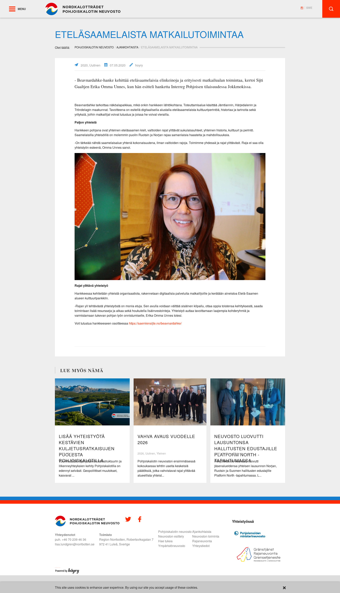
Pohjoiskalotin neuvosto (175, 531)
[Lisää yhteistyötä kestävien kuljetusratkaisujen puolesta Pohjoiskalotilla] (92, 401)
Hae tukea (165, 541)
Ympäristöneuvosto (171, 545)
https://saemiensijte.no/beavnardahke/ (155, 323)
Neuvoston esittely (171, 536)
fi (302, 8)
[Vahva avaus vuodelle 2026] (170, 401)
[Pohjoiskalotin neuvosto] (82, 8)
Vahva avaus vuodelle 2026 (166, 439)
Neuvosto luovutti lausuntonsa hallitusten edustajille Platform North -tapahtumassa (245, 448)
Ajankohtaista (127, 47)
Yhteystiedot (201, 545)
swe (309, 8)
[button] (12, 9)
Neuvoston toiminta (205, 536)
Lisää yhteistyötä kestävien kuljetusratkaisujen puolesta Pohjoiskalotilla (87, 448)
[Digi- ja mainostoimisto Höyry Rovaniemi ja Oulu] (67, 573)
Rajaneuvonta (202, 541)
